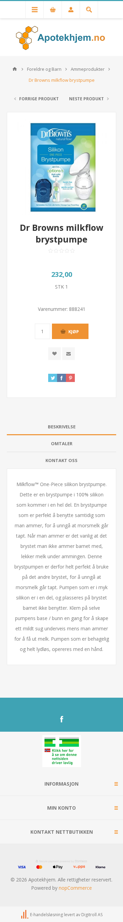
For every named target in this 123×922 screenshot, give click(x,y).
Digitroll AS (91, 915)
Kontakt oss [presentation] (61, 460)
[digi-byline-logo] (25, 915)
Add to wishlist (54, 353)
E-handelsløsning (46, 915)
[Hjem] (14, 69)
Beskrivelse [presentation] (62, 427)
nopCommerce (75, 888)
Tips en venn (68, 353)
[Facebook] (61, 719)
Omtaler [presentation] (61, 443)
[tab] (61, 426)
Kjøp (73, 331)
